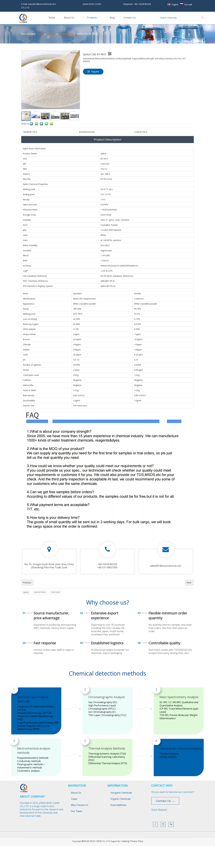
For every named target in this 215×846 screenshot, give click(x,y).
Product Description (107, 139)
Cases (74, 798)
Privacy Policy (136, 841)
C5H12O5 (55, 592)
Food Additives (118, 805)
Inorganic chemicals (121, 792)
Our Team (76, 811)
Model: (26, 131)
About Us (76, 792)
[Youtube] (163, 824)
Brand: (82, 131)
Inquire (95, 71)
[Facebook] (155, 824)
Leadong (125, 841)
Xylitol (26, 592)
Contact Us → (165, 801)
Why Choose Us (79, 805)
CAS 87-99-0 (40, 592)
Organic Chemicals (120, 798)
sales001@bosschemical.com (42, 4)
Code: (137, 131)
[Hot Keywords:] (202, 17)
